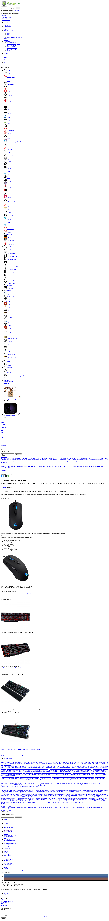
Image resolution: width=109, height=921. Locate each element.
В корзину (3, 918)
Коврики (8, 138)
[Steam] (4, 880)
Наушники (8, 202)
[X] (6, 476)
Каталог (6, 24)
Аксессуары (9, 246)
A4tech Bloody (4, 425)
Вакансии (9, 50)
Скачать (6, 54)
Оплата (8, 33)
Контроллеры (9, 285)
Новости (6, 29)
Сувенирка (8, 319)
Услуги (5, 38)
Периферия (8, 361)
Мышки (8, 70)
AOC (2, 440)
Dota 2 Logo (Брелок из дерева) (11, 399)
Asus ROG (3, 445)
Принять (9, 487)
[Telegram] (3, 476)
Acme (2, 430)
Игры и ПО (9, 372)
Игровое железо (10, 367)
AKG (2, 437)
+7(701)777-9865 (6, 17)
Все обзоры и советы (6, 465)
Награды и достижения (12, 45)
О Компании (7, 41)
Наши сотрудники (11, 49)
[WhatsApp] (8, 476)
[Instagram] (4, 879)
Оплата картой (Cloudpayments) (14, 37)
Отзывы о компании (12, 48)
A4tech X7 (3, 427)
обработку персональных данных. (52, 916)
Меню (5, 59)
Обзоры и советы (8, 28)
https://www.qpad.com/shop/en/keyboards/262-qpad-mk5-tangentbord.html (18, 667)
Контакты (6, 53)
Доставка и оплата (8, 30)
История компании (11, 42)
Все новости (4, 457)
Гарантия (6, 40)
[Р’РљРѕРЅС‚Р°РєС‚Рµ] (1, 476)
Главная (6, 22)
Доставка (9, 32)
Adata (2, 432)
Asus (2, 442)
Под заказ (9, 34)
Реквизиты (9, 52)
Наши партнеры (11, 46)
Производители (7, 25)
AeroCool (3, 435)
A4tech (2, 422)
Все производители (5, 447)
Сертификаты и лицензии (13, 44)
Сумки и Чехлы (10, 296)
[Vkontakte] (4, 875)
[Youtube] (4, 877)
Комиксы (8, 359)
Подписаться (18, 454)
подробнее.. (4, 487)
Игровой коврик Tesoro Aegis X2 (12, 415)
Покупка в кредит (11, 36)
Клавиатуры (9, 234)
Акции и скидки (8, 26)
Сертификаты (9, 377)
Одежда (8, 301)
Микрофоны (9, 290)
